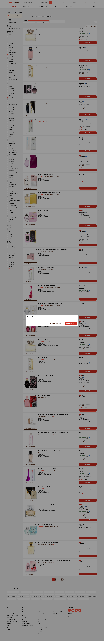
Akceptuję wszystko (70, 323)
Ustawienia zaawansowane (56, 323)
